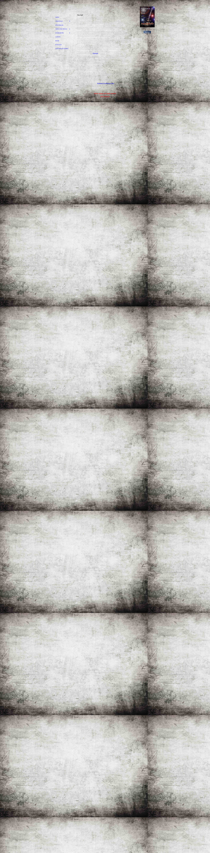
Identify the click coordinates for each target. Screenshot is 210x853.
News (57, 17)
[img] (62, 8)
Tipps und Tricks (61, 29)
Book (57, 41)
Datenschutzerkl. (62, 48)
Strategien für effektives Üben (105, 83)
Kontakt (58, 44)
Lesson (57, 37)
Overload (95, 53)
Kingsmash (59, 25)
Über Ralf (59, 21)
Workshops (59, 33)
